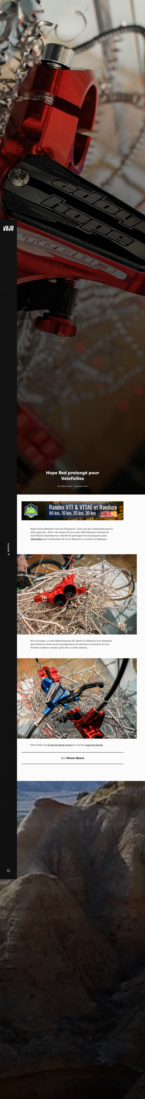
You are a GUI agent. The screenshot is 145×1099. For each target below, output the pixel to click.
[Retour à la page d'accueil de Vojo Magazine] (8, 228)
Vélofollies (36, 539)
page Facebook (94, 744)
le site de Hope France (60, 744)
